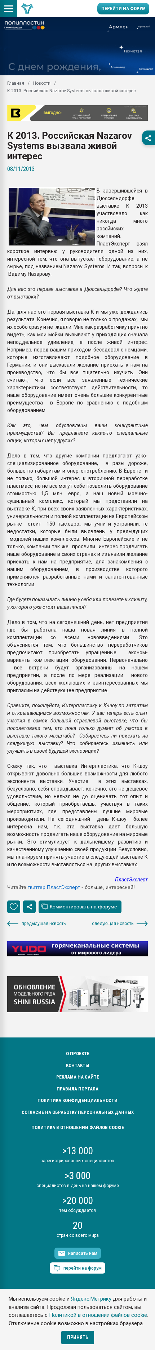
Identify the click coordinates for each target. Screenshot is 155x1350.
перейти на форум (82, 1268)
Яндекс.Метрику (91, 1299)
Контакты (77, 1065)
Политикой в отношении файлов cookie (98, 1315)
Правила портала (77, 1089)
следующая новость (112, 923)
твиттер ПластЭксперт (54, 887)
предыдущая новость (44, 923)
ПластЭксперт (131, 879)
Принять (77, 1337)
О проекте (77, 1053)
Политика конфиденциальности (77, 1100)
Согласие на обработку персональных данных (78, 1112)
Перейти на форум (123, 8)
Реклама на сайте (77, 1077)
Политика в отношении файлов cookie (77, 1127)
